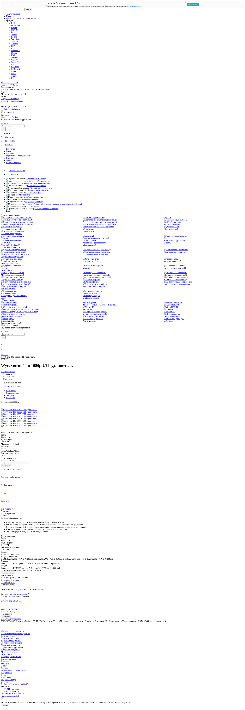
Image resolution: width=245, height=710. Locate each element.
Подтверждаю (193, 4)
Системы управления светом (96, 238)
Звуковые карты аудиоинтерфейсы (172, 260)
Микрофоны (24, 195)
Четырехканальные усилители (96, 250)
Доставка (10, 153)
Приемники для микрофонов (96, 275)
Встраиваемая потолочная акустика (98, 227)
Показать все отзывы (10, 580)
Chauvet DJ (88, 236)
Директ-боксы (170, 229)
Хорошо (5, 705)
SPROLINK (16, 69)
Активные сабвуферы (10, 229)
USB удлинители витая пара (14, 307)
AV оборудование (31, 206)
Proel (13, 32)
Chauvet (14, 60)
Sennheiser (15, 51)
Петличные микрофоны (174, 275)
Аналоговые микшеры (174, 268)
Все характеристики (10, 453)
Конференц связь (30, 199)
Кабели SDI (169, 312)
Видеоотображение (33, 202)
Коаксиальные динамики (175, 220)
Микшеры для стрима (173, 302)
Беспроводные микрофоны (94, 273)
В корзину (6, 466)
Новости (10, 16)
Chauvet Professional (10, 245)
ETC (13, 48)
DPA (13, 46)
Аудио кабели (89, 321)
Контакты (10, 149)
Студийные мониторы (10, 261)
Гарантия (5, 501)
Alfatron (14, 44)
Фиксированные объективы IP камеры (100, 305)
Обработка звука (171, 224)
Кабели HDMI (170, 307)
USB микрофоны (90, 282)
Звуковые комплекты (35, 179)
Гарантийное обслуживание (18, 156)
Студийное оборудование (41, 188)
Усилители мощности (36, 186)
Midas (13, 64)
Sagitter (14, 28)
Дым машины (89, 240)
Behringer (15, 67)
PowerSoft (15, 25)
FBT (13, 55)
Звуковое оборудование (39, 181)
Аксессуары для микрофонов (177, 284)
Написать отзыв (8, 573)
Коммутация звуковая (11, 323)
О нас (8, 160)
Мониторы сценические (93, 217)
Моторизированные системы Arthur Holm (62, 204)
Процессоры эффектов (37, 197)
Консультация (7, 509)
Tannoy (14, 76)
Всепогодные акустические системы (99, 222)
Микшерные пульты (34, 192)
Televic (14, 34)
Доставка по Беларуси (10, 477)
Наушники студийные (37, 190)
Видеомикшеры (171, 316)
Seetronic (15, 57)
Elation (14, 78)
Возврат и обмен (13, 163)
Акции (4, 493)
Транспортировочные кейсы (45, 208)
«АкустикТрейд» (13, 14)
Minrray (14, 53)
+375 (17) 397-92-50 (9, 85)
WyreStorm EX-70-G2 (10, 609)
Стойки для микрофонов (175, 279)
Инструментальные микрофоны (15, 284)
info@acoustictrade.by (10, 98)
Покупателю (11, 158)
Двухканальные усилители (12, 252)
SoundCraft (16, 62)
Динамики (87, 231)
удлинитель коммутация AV (18, 594)
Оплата (9, 151)
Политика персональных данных (15, 634)
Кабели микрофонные (93, 318)
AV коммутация (8, 305)
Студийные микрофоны (11, 279)
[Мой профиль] (2, 341)
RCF (13, 23)
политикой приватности (132, 6)
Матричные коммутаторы (94, 314)
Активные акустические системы (15, 220)
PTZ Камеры (89, 302)
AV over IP (87, 309)
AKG (13, 71)
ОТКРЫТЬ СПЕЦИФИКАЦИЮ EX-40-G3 (22, 589)
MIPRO (14, 30)
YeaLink (14, 41)
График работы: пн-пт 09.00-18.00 (21, 18)
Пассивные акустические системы (16, 224)
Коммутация (6, 321)
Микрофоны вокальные (11, 275)
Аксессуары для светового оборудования (94, 244)
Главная (4, 354)
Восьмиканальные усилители (95, 254)
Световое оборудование (39, 183)
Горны (167, 217)
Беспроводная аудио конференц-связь (91, 297)
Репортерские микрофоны (94, 286)
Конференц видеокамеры (12, 316)
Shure (13, 73)
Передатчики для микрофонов (97, 277)
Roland (14, 37)
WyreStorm (15, 39)
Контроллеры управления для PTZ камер (19, 312)
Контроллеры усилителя (175, 252)
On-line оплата (7, 485)
